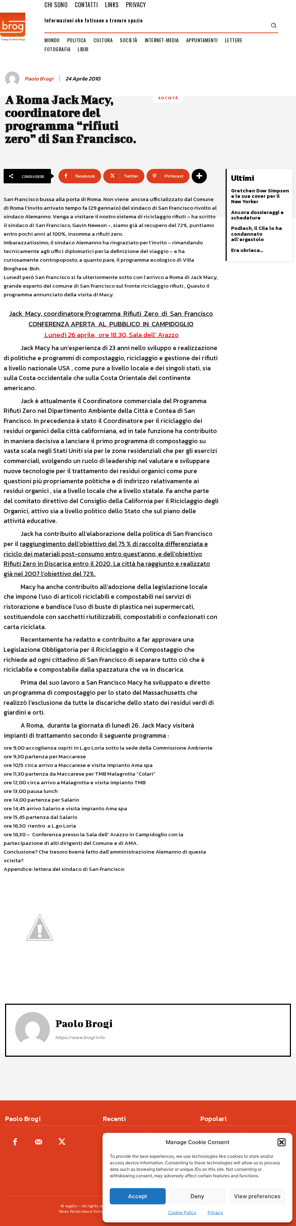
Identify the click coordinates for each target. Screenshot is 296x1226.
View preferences (257, 1196)
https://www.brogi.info (80, 1037)
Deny (197, 1196)
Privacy (215, 1212)
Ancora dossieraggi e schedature (257, 215)
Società (168, 98)
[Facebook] (15, 1142)
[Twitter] (62, 1142)
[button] (281, 1142)
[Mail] (38, 1142)
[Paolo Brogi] (13, 78)
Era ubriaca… (247, 250)
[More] (199, 176)
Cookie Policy (182, 1212)
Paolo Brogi (39, 78)
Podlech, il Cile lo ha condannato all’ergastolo (256, 233)
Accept (137, 1196)
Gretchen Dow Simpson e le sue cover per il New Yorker (260, 196)
